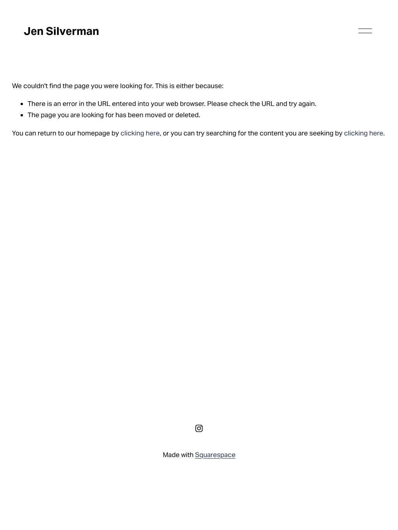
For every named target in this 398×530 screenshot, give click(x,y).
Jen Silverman (61, 31)
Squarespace (215, 454)
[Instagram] (199, 428)
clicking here (140, 133)
